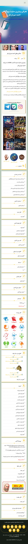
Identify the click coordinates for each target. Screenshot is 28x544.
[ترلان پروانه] (14, 48)
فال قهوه (22, 227)
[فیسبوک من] (15, 527)
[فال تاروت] (20, 122)
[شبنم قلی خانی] (6, 48)
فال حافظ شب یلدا (20, 477)
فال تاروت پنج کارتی (20, 412)
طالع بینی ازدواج (21, 256)
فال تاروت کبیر (21, 393)
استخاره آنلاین (21, 205)
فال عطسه (22, 501)
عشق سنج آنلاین (21, 292)
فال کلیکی (22, 281)
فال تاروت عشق (21, 425)
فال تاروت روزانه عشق (19, 428)
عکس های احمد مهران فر (14, 53)
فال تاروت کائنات (20, 400)
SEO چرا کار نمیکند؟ (20, 453)
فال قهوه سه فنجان (20, 231)
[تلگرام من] (19, 527)
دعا (23, 270)
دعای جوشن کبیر (20, 267)
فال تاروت (22, 434)
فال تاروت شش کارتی (19, 415)
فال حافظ (22, 470)
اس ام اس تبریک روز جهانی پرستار (17, 188)
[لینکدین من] (10, 530)
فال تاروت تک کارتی (20, 403)
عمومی (17, 166)
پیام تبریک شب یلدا (20, 480)
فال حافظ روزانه (21, 474)
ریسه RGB (22, 303)
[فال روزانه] (8, 122)
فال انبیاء (22, 216)
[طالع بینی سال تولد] (14, 367)
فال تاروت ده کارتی (20, 422)
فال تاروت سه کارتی (20, 406)
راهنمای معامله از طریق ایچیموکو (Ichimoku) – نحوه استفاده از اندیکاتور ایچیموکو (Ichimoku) (14, 446)
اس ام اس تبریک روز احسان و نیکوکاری (16, 179)
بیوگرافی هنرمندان (20, 512)
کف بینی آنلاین (21, 245)
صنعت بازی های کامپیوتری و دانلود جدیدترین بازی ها (13, 456)
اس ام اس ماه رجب (20, 182)
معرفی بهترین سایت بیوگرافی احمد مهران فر (14, 13)
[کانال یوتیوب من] (14, 530)
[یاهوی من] (23, 527)
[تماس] (8, 527)
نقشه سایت (8, 540)
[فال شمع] (8, 133)
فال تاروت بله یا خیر (20, 431)
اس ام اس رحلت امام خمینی (18, 194)
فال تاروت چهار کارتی (20, 409)
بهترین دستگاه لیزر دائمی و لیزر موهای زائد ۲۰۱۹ (14, 450)
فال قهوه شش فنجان (20, 234)
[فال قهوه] (20, 133)
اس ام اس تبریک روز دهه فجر (18, 191)
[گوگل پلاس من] (17, 530)
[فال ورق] (8, 145)
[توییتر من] (4, 527)
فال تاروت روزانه (20, 390)
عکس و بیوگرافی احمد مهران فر (14, 91)
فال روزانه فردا (21, 516)
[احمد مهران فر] (22, 48)
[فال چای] (20, 145)
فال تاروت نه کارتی (20, 419)
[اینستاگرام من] (12, 527)
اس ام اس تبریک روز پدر (19, 185)
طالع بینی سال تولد (20, 379)
